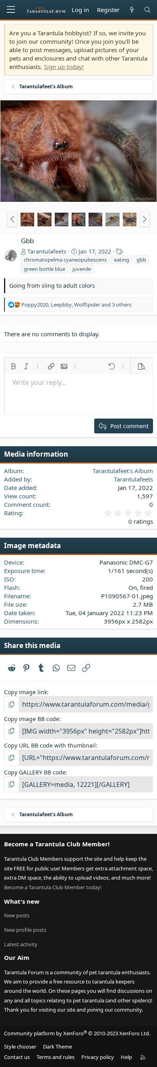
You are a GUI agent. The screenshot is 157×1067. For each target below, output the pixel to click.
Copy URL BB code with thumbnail (50, 745)
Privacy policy (97, 1057)
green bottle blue (44, 268)
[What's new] (131, 10)
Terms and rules (55, 1057)
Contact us (17, 1057)
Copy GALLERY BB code (35, 772)
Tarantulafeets (46, 251)
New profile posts (25, 929)
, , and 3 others (76, 304)
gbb (141, 259)
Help (126, 1057)
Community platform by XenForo (77, 1033)
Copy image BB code (31, 719)
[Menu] (11, 9)
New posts (16, 915)
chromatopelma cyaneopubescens (65, 259)
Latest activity (20, 944)
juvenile (81, 268)
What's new (21, 901)
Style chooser (20, 1046)
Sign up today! (64, 67)
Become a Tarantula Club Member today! (53, 887)
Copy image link (25, 692)
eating (121, 259)
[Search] (147, 10)
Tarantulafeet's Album (123, 471)
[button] (12, 219)
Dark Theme (57, 1046)
